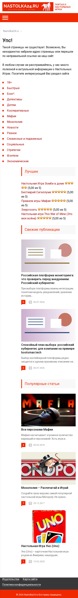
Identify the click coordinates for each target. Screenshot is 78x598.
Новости (12, 127)
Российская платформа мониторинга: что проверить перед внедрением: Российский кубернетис (47, 279)
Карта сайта (30, 579)
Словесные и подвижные (24, 138)
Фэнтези (12, 155)
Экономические (18, 161)
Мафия (11, 116)
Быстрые (13, 88)
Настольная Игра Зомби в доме (42, 183)
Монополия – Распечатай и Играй (44, 488)
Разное (12, 133)
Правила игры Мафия (36, 201)
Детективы (14, 99)
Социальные (15, 144)
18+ (9, 82)
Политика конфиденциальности (21, 584)
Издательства (10, 579)
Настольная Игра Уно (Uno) (40, 546)
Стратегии (13, 150)
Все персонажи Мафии (37, 429)
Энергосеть (29, 209)
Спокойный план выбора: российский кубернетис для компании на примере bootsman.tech (47, 348)
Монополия (14, 122)
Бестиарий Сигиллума (36, 192)
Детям (11, 105)
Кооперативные (18, 110)
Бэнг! (10, 93)
